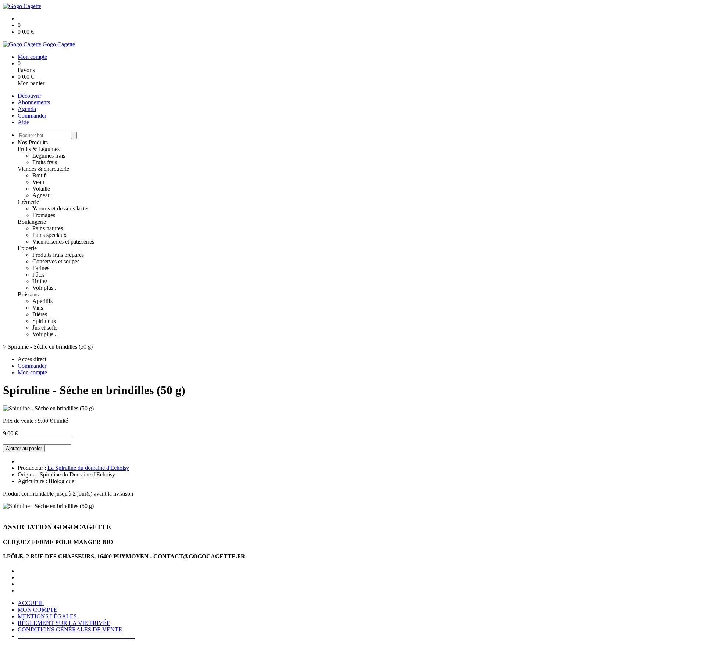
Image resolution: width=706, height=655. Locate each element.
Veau (38, 182)
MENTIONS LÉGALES (47, 616)
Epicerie (27, 248)
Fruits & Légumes (39, 149)
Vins (37, 308)
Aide (23, 122)
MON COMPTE (37, 610)
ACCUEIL (31, 603)
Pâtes (38, 274)
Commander (32, 115)
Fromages (43, 215)
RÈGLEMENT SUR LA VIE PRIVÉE (64, 623)
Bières (39, 314)
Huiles (39, 281)
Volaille (41, 189)
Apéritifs (42, 301)
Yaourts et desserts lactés (60, 208)
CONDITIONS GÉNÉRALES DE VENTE (70, 629)
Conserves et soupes (55, 261)
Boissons (28, 294)
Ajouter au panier (24, 448)
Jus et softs (44, 327)
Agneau (41, 195)
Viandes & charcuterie (43, 169)
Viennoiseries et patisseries (63, 241)
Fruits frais (44, 162)
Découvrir (29, 96)
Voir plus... (45, 288)
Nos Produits (33, 142)
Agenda (27, 109)
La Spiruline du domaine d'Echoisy (88, 468)
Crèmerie (28, 202)
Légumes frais (48, 155)
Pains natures (47, 228)
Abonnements (34, 102)
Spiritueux (44, 321)
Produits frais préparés (58, 255)
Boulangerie (32, 222)
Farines (40, 268)
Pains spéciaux (49, 235)
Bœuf (39, 175)
